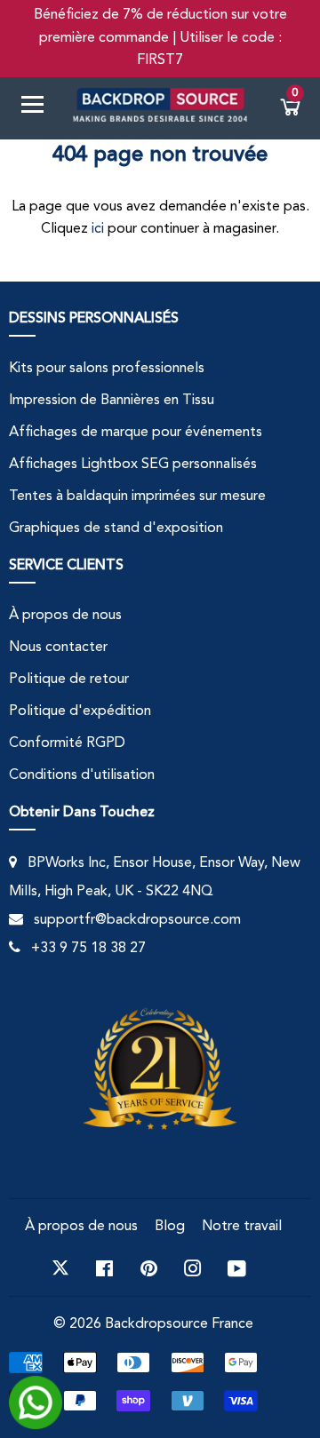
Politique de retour (69, 679)
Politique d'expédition (80, 711)
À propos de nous (65, 615)
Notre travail (242, 1227)
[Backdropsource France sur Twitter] (60, 1268)
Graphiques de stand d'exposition (116, 528)
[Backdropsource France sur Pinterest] (149, 1268)
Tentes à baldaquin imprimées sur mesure (137, 496)
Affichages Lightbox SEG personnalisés (133, 464)
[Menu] (39, 108)
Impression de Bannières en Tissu (111, 400)
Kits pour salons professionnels (106, 368)
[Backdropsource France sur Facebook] (104, 1268)
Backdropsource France (179, 1324)
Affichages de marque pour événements (135, 432)
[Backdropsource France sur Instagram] (193, 1268)
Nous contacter (58, 647)
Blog (170, 1227)
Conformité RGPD (67, 743)
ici (98, 229)
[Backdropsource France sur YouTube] (237, 1268)
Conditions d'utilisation (82, 775)
